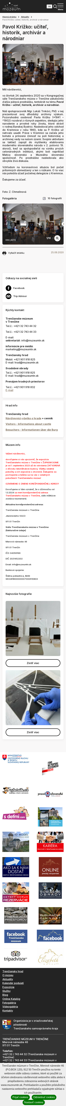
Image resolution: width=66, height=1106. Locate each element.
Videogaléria (10, 1006)
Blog (5, 994)
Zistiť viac (33, 663)
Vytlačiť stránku (16, 252)
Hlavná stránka (9, 17)
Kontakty (7, 1010)
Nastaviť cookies (33, 1102)
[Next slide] (64, 224)
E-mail (9, 390)
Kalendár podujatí (13, 983)
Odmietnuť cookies (44, 1097)
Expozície (8, 987)
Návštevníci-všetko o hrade (23, 418)
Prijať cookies (20, 1097)
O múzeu (7, 975)
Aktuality (25, 17)
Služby (6, 991)
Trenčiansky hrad (12, 971)
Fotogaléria (9, 1002)
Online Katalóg (11, 998)
